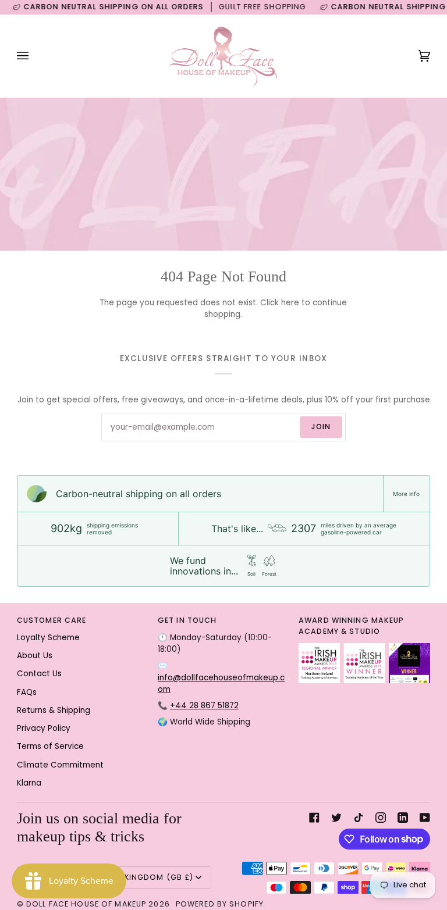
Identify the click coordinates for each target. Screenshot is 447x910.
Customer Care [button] (52, 620)
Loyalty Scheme (48, 637)
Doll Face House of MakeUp (86, 904)
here (290, 302)
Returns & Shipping (53, 710)
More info (406, 493)
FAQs (27, 692)
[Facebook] (314, 817)
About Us (34, 655)
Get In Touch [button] (187, 620)
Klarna (29, 782)
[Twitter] (336, 817)
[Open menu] (34, 56)
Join (321, 426)
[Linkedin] (403, 817)
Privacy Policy (43, 728)
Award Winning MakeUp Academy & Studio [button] (352, 625)
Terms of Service (50, 746)
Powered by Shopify (220, 904)
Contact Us (39, 673)
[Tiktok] (358, 817)
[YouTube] (425, 817)
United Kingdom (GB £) (144, 877)
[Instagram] (380, 817)
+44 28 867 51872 (204, 705)
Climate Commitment (60, 764)
